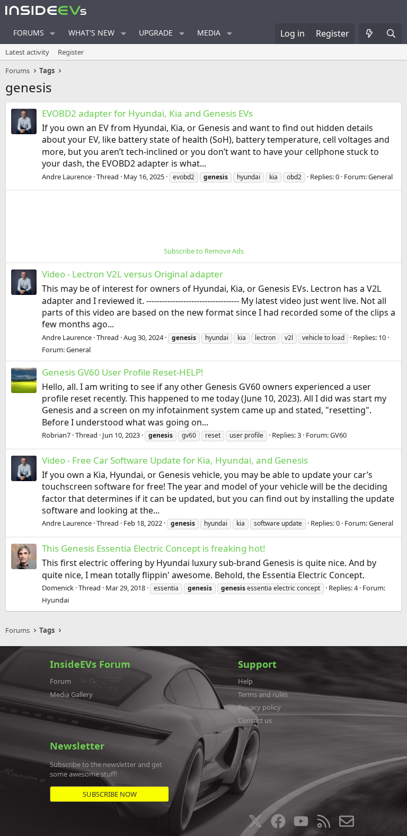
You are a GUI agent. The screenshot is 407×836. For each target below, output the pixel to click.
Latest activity (27, 52)
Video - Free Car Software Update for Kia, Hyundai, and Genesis (175, 460)
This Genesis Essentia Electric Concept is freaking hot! (154, 548)
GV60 (338, 435)
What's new (91, 33)
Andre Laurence (67, 176)
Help (245, 681)
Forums (28, 33)
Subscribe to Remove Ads (204, 251)
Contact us (255, 720)
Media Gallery (71, 694)
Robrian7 (56, 435)
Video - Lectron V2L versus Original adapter (132, 274)
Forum (60, 681)
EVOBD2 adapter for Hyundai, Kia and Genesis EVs (147, 113)
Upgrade (156, 33)
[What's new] (370, 33)
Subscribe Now (110, 794)
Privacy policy (259, 707)
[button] (52, 33)
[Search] (391, 33)
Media (208, 33)
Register (71, 52)
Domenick (58, 588)
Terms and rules (263, 694)
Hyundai (55, 600)
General (380, 176)
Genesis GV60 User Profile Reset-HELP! (123, 372)
